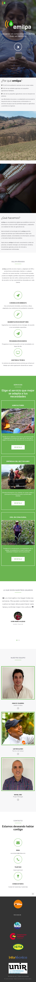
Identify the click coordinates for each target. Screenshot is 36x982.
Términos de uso (12, 976)
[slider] (18, 617)
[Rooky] (7, 3)
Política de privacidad (23, 976)
